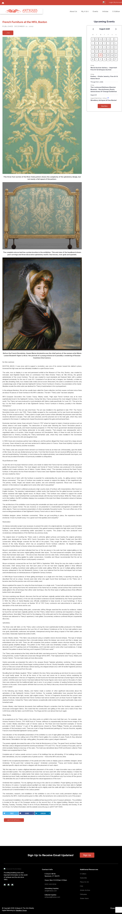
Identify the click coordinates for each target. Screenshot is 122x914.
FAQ (81, 886)
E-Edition (116, 11)
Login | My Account (115, 2)
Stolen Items (84, 898)
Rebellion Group (21, 910)
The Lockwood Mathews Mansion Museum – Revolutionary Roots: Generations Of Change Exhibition (104, 89)
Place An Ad (84, 882)
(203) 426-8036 (50, 884)
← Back (8, 32)
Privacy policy (115, 908)
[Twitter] (9, 885)
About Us (73, 11)
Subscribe (83, 878)
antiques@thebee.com (52, 897)
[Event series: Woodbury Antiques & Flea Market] (108, 98)
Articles (105, 11)
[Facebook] (5, 885)
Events (95, 11)
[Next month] (116, 29)
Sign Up (87, 855)
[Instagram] (13, 885)
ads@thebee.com (51, 891)
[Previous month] (93, 29)
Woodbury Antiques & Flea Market (104, 100)
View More (104, 106)
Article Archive (85, 890)
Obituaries (83, 894)
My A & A (85, 11)
